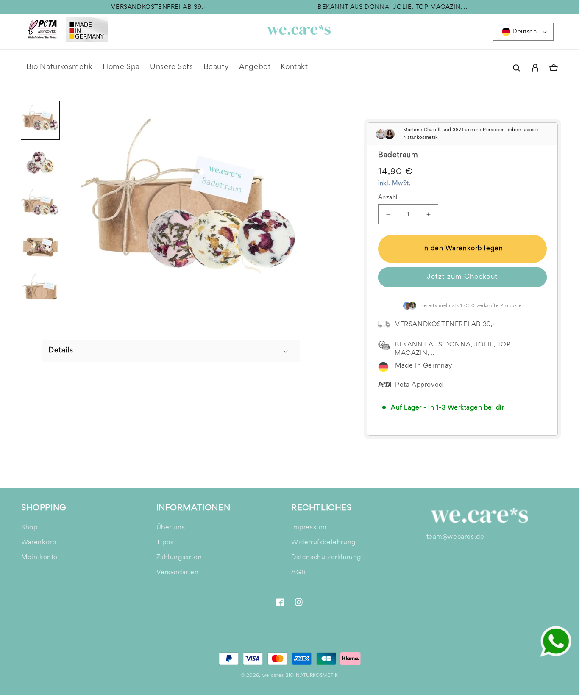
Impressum (308, 528)
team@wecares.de (455, 537)
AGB (298, 573)
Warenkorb (38, 542)
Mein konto (39, 557)
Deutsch (524, 32)
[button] (516, 67)
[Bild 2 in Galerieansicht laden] (40, 163)
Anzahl (387, 197)
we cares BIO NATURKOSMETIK (300, 675)
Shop (29, 528)
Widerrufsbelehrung (323, 542)
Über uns (170, 528)
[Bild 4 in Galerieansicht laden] (40, 247)
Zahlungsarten (179, 557)
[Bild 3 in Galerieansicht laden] (40, 205)
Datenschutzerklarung (326, 557)
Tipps (165, 542)
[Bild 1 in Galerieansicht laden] (40, 120)
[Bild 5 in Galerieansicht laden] (40, 290)
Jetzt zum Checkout (462, 277)
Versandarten (177, 573)
